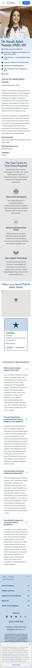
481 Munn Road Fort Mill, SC (13, 49)
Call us (26, 3)
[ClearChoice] (10, 2)
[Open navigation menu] (3, 2)
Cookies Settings (16, 664)
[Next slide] (20, 36)
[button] (16, 300)
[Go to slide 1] (14, 35)
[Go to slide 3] (17, 35)
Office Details (20, 347)
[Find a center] (20, 2)
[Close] (30, 644)
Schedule (10, 347)
